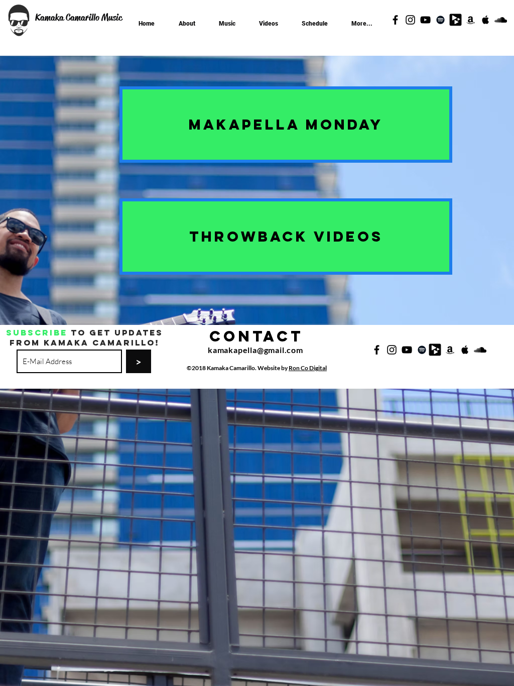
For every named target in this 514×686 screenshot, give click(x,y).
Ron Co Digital (308, 368)
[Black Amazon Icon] (470, 20)
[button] (227, 19)
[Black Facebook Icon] (395, 20)
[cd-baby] (455, 20)
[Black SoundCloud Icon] (500, 20)
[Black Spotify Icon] (440, 20)
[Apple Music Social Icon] (485, 20)
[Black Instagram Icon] (410, 20)
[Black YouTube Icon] (425, 20)
